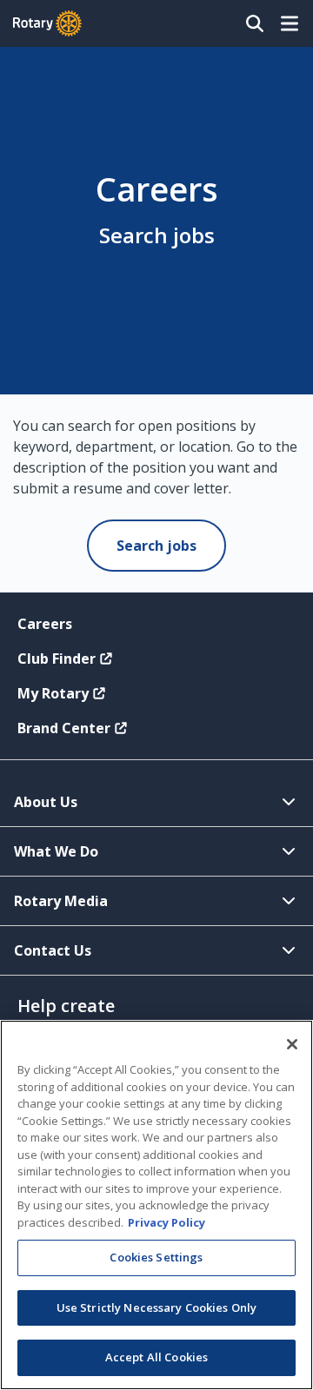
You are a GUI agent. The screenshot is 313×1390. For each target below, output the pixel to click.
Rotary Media (61, 900)
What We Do (56, 851)
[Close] (292, 1044)
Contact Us (52, 950)
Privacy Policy (166, 1222)
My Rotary (53, 693)
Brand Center (63, 728)
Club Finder (56, 658)
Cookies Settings (156, 1257)
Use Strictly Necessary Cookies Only (157, 1307)
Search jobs (156, 545)
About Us (45, 801)
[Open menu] (289, 23)
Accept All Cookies (156, 1357)
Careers (44, 623)
